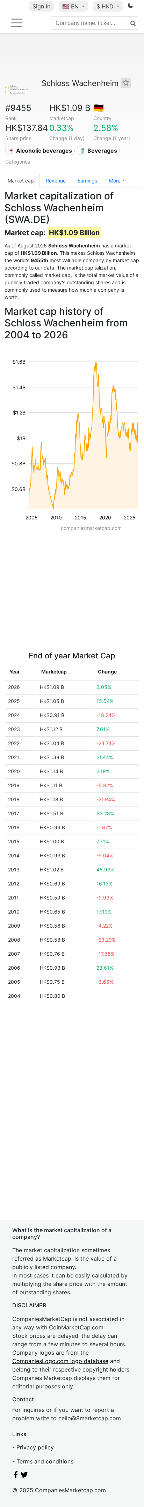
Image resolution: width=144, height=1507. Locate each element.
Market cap (21, 181)
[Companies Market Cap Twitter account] (24, 1476)
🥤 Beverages (98, 150)
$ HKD (105, 6)
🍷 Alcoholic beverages (40, 150)
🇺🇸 (70, 6)
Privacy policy (35, 1447)
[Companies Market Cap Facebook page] (15, 1476)
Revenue (56, 181)
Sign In (41, 6)
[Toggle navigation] (17, 22)
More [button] (115, 181)
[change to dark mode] (131, 6)
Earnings (87, 181)
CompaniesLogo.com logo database (60, 1361)
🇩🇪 (98, 108)
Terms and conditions (44, 1461)
